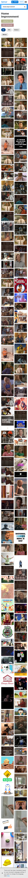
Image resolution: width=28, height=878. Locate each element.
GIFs (9, 29)
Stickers (16, 29)
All (3, 29)
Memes (5, 34)
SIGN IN (21, 1)
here (8, 876)
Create (16, 1)
